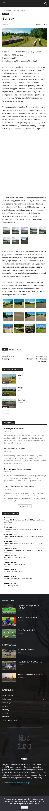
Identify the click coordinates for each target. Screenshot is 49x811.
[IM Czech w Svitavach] (9, 653)
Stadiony (16, 10)
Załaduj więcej (24, 506)
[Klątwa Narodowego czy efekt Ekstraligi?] (9, 609)
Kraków (28, 579)
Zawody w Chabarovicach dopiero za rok (19, 486)
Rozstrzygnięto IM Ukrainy (14, 429)
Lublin (15, 586)
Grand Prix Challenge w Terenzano (30, 674)
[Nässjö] (9, 391)
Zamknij (24, 807)
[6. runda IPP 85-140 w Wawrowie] (9, 665)
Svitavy (18, 349)
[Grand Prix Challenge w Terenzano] (9, 677)
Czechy (11, 349)
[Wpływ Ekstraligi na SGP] (9, 633)
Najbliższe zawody (11, 513)
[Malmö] (9, 379)
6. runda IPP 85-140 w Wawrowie (30, 662)
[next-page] (7, 412)
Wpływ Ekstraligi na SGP (27, 630)
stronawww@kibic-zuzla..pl (19, 783)
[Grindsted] (9, 403)
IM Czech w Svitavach (26, 650)
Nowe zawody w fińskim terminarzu (17, 469)
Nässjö (20, 388)
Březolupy (6, 359)
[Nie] (46, 803)
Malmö (20, 375)
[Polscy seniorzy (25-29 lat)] (9, 621)
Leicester (40, 536)
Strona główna (7, 10)
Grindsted (21, 400)
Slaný (19, 572)
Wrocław (40, 529)
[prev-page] (3, 412)
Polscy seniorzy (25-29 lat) (27, 618)
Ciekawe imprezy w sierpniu (14, 449)
